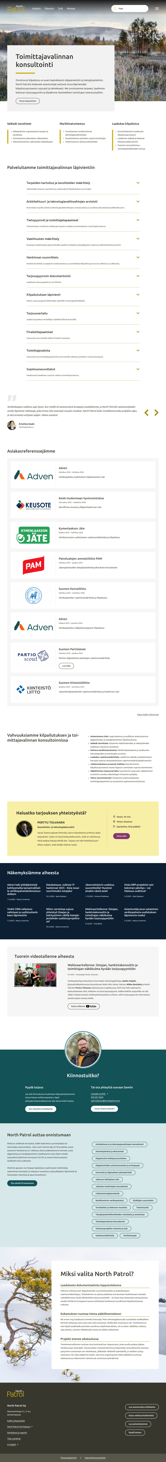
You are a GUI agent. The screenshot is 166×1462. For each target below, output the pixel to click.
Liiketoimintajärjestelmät (107, 1193)
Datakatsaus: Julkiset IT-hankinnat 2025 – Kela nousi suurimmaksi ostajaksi (62, 887)
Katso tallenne (78, 1006)
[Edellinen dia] (146, 412)
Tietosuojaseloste (68, 1458)
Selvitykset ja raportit (17, 1433)
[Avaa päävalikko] (157, 8)
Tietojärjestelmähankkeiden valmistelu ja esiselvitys (120, 1214)
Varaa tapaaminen (27, 101)
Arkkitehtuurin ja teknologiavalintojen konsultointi (120, 1144)
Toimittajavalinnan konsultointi (110, 1221)
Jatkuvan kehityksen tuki (107, 1179)
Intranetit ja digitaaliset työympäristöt (114, 1172)
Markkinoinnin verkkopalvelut (110, 1200)
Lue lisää (66, 666)
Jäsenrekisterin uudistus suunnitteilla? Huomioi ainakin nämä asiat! (99, 887)
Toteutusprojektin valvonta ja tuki (112, 1228)
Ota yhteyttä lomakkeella (41, 1109)
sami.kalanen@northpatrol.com (105, 1101)
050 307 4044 (97, 1097)
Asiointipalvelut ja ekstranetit (110, 1151)
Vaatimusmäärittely (105, 1235)
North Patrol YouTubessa (18, 1427)
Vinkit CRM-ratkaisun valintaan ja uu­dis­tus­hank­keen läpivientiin (22, 912)
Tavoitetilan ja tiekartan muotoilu (111, 1207)
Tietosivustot (142, 1207)
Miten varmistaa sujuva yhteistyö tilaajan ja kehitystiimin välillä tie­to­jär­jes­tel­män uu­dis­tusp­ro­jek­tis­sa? (63, 915)
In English (11, 1444)
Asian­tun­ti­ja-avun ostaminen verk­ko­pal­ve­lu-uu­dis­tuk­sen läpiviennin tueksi (141, 912)
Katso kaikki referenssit (148, 714)
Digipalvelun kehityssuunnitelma (111, 1158)
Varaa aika (121, 836)
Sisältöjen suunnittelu (143, 1200)
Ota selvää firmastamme (22, 1183)
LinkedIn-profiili (98, 1094)
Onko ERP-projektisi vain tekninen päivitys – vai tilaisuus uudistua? (139, 887)
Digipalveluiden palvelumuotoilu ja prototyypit (118, 1165)
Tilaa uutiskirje (14, 1439)
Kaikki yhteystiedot (16, 1421)
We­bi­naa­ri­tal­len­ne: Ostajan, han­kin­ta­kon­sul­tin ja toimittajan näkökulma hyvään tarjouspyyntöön (103, 967)
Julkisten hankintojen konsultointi (112, 1186)
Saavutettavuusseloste (95, 1458)
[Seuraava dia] (156, 412)
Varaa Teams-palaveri (104, 1109)
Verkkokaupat (130, 1235)
